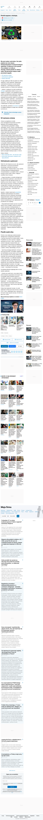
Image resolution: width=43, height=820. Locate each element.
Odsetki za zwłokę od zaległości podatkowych (34, 178)
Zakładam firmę (9, 503)
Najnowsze (35, 96)
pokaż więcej (11, 763)
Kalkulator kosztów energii (33, 149)
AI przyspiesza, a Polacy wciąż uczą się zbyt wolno (34, 126)
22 (38, 202)
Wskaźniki (32, 172)
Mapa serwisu (27, 809)
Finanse (22, 503)
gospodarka (18, 187)
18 (31, 202)
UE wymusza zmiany (7, 73)
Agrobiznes (31, 504)
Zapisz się (12, 779)
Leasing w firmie (29, 503)
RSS (11, 809)
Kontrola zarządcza (31, 168)
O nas (3, 808)
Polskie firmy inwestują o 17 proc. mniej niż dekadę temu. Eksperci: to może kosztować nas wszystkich (34, 120)
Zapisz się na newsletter (14, 336)
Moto (28, 10)
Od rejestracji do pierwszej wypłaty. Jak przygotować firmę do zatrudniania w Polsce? (34, 114)
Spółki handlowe (31, 165)
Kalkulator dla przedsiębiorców (34, 141)
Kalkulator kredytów (32, 151)
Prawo (19, 10)
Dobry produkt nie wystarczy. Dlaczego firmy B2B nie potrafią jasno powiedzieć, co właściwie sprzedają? (34, 105)
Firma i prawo (30, 240)
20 (34, 202)
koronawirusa (16, 104)
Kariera (37, 808)
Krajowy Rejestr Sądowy (32, 170)
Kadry (7, 10)
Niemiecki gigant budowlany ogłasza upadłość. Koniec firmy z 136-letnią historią (34, 129)
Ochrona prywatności (10, 808)
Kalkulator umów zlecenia (33, 146)
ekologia (3, 89)
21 (36, 202)
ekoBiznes (37, 504)
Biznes (10, 10)
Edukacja (37, 10)
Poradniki (2, 505)
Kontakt (15, 809)
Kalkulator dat (30, 160)
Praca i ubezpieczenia (16, 504)
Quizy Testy (30, 194)
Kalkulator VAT (31, 154)
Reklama (21, 809)
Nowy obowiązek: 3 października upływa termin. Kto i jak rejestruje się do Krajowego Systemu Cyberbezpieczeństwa (34, 111)
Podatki (26, 504)
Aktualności (3, 503)
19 (32, 202)
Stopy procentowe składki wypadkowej (33, 181)
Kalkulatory (32, 137)
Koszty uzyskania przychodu (33, 183)
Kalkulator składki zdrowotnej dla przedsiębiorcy (34, 139)
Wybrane (39, 96)
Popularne (30, 96)
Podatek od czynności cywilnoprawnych (32, 187)
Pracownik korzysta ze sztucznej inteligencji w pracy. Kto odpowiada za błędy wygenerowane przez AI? (34, 132)
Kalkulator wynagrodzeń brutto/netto (32, 144)
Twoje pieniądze (23, 10)
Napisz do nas (19, 333)
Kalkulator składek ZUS (32, 152)
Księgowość (3, 10)
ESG (16, 505)
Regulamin (32, 808)
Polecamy (29, 325)
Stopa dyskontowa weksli (33, 192)
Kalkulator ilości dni (32, 158)
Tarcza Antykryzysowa (10, 505)
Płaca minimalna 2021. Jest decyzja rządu (11, 151)
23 (40, 202)
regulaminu (15, 776)
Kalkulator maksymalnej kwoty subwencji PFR (34, 156)
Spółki (15, 503)
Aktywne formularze (35, 162)
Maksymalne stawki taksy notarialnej (33, 190)
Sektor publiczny (14, 10)
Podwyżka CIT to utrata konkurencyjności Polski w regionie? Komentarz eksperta (33, 99)
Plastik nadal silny (6, 76)
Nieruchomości (32, 10)
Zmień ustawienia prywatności (22, 808)
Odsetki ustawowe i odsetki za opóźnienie (33, 175)
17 (29, 202)
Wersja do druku (7, 333)
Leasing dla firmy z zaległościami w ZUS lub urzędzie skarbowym (34, 123)
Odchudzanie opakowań (7, 75)
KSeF (41, 10)
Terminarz (32, 200)
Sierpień (38, 200)
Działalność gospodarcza (33, 164)
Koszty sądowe (31, 167)
